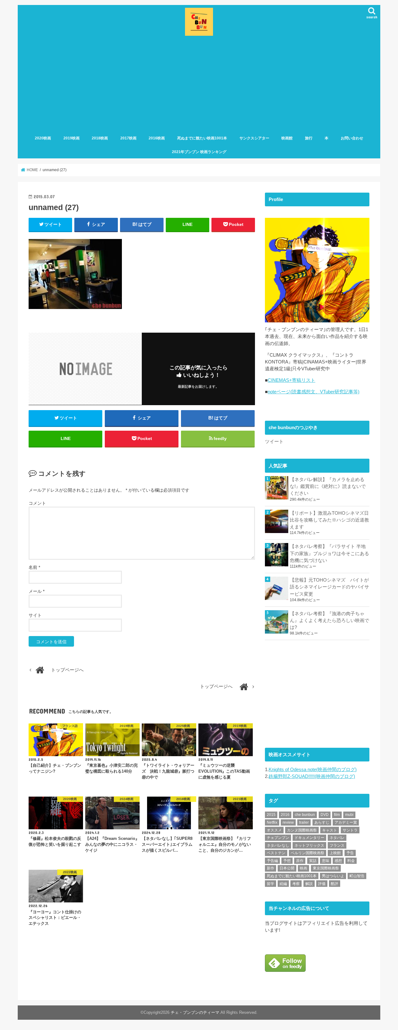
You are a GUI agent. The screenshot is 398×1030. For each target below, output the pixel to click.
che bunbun (305, 814)
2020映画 (43, 138)
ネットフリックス (309, 845)
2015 (271, 814)
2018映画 (100, 138)
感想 (338, 861)
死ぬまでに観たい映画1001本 (202, 138)
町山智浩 (356, 876)
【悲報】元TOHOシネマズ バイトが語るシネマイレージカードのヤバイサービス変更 (329, 587)
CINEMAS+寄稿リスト (291, 380)
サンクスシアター (254, 138)
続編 (283, 884)
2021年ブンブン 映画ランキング (199, 152)
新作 (270, 868)
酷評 (334, 884)
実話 (313, 861)
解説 (309, 884)
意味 (325, 861)
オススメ (274, 830)
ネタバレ (337, 838)
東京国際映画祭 (326, 868)
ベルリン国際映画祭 (307, 853)
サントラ (350, 830)
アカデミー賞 (346, 822)
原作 (299, 861)
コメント (37, 503)
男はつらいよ (333, 876)
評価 (322, 884)
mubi (349, 814)
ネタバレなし (278, 845)
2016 (285, 814)
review (288, 822)
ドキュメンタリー (309, 838)
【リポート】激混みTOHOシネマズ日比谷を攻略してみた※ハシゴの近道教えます (329, 520)
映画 (303, 868)
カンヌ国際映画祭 (302, 830)
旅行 (308, 138)
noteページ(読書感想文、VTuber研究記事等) (313, 391)
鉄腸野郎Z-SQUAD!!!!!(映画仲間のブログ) (312, 776)
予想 (287, 861)
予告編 (272, 861)
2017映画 (128, 138)
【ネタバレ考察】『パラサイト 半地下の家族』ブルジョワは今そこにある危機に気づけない (329, 553)
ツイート (274, 441)
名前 (34, 567)
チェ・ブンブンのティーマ (195, 1012)
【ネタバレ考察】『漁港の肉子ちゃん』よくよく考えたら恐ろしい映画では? (329, 620)
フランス (337, 845)
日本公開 (287, 868)
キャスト (329, 830)
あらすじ (321, 822)
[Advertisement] (199, 84)
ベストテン (276, 853)
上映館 (335, 853)
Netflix (272, 822)
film (337, 814)
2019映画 (71, 138)
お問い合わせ (352, 138)
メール (36, 591)
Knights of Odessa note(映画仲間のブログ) (313, 769)
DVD (325, 814)
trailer (304, 822)
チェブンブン (278, 838)
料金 (351, 861)
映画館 (287, 138)
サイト (35, 615)
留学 (270, 884)
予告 (350, 853)
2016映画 (157, 138)
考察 (296, 884)
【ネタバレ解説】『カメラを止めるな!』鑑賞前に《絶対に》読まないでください (328, 486)
